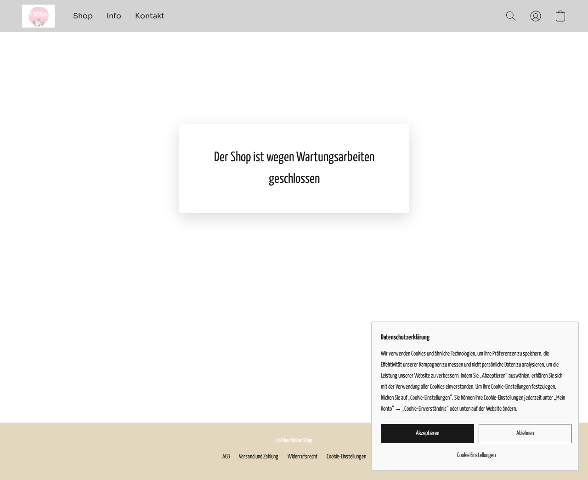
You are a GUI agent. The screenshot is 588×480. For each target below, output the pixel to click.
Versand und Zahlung (258, 457)
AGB (226, 457)
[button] (38, 16)
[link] (476, 452)
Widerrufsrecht (302, 457)
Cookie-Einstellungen (346, 457)
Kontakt (149, 16)
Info (114, 16)
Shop (83, 16)
